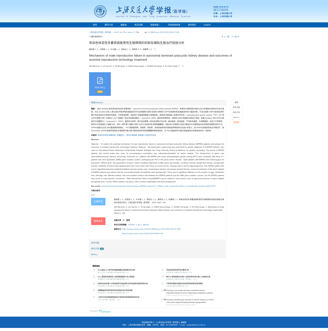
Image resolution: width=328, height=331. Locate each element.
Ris (139, 225)
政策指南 (154, 25)
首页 (95, 25)
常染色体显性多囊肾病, (107, 135)
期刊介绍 (109, 25)
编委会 (124, 25)
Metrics (94, 254)
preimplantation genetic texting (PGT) (201, 186)
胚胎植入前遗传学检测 (147, 135)
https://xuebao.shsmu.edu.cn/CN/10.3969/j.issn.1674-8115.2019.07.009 (151, 229)
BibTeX (146, 225)
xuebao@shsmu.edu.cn (196, 325)
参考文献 (95, 243)
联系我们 (192, 25)
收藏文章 (117, 220)
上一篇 (226, 37)
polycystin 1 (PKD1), (156, 186)
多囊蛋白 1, (121, 135)
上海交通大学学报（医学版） (100, 32)
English (207, 25)
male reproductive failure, (175, 186)
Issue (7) (131, 32)
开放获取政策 (174, 25)
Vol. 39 (122, 32)
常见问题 (138, 25)
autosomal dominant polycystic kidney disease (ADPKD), (124, 186)
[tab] (157, 102)
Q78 (93, 195)
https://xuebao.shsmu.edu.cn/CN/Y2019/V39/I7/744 (142, 233)
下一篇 (234, 37)
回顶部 (236, 122)
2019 (117, 32)
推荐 (128, 220)
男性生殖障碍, (132, 135)
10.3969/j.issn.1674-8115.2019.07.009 (163, 32)
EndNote (131, 225)
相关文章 (97, 248)
